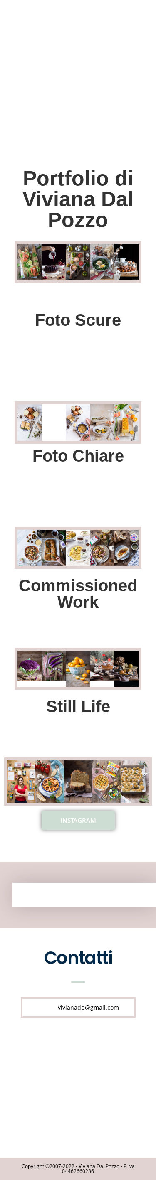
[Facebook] (44, 1050)
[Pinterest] (78, 1050)
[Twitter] (111, 1050)
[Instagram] (94, 1086)
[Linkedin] (61, 1086)
